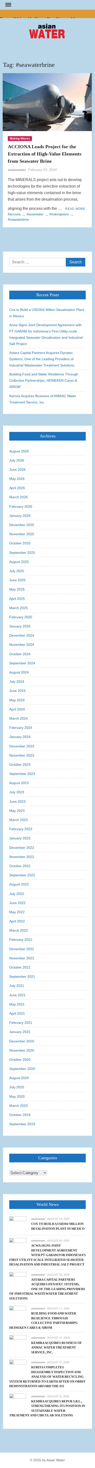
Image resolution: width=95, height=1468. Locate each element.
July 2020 (16, 1087)
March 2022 (18, 930)
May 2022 (17, 912)
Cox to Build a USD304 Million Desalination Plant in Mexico (46, 313)
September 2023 (22, 774)
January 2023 (19, 838)
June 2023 (17, 801)
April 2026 (17, 488)
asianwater (17, 170)
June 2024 (17, 691)
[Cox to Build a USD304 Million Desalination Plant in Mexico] (17, 1224)
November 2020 (21, 1050)
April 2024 (17, 709)
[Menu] (8, 5)
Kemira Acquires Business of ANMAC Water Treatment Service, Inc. (42, 399)
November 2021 (21, 958)
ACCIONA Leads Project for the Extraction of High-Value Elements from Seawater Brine (44, 154)
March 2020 (18, 1106)
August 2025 (19, 562)
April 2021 (17, 1013)
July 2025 (16, 571)
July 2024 (16, 681)
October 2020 (19, 1059)
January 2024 (19, 737)
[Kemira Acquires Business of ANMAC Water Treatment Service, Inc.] (17, 1343)
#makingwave (59, 214)
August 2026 (19, 451)
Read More (75, 209)
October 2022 (19, 866)
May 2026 (17, 479)
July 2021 (16, 986)
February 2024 (20, 728)
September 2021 (22, 976)
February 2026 (20, 506)
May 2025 (17, 589)
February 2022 (20, 939)
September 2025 (22, 553)
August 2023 (19, 783)
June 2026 (17, 469)
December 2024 (21, 635)
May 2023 (17, 811)
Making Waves (20, 138)
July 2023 (16, 792)
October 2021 (19, 967)
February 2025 (20, 617)
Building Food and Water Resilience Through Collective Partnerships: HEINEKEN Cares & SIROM (43, 380)
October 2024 (19, 654)
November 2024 (21, 644)
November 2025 (21, 534)
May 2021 (17, 1004)
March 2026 (18, 497)
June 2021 (17, 995)
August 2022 (19, 884)
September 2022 (22, 875)
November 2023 (21, 755)
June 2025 (17, 580)
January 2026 (19, 516)
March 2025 (18, 608)
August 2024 (19, 672)
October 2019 (19, 1115)
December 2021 (21, 949)
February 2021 (20, 1023)
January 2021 (19, 1032)
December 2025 (21, 525)
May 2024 (17, 700)
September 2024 (22, 663)
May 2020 (17, 1096)
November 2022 (21, 857)
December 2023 (21, 746)
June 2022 (17, 903)
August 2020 (19, 1078)
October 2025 (19, 543)
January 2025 (19, 626)
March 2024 (18, 718)
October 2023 (19, 764)
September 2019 (22, 1124)
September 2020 (22, 1069)
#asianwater (35, 214)
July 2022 (16, 894)
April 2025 (17, 599)
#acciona (14, 214)
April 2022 (17, 921)
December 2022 (21, 848)
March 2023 (18, 820)
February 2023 (20, 829)
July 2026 (16, 460)
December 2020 (21, 1041)
